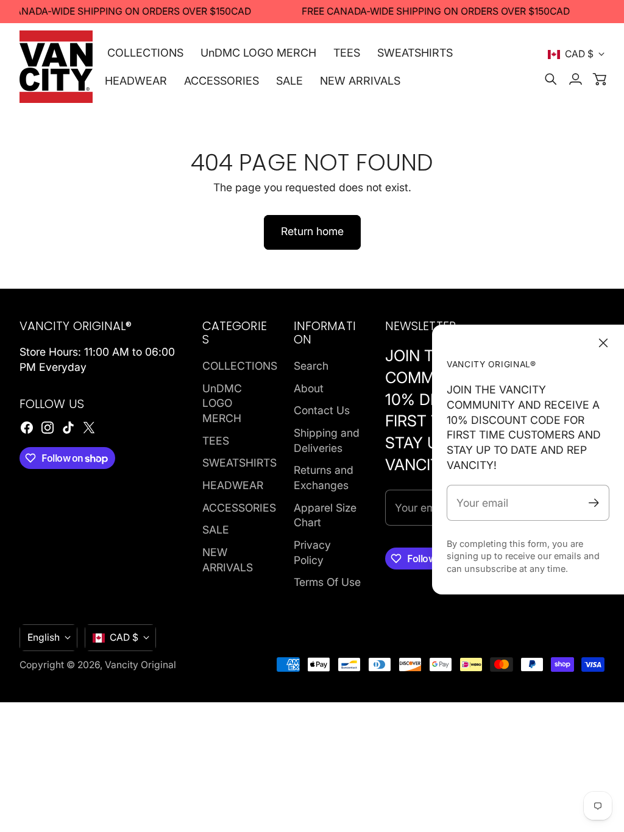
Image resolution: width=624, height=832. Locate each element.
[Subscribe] (594, 503)
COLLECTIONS (239, 365)
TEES (215, 440)
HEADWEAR (232, 485)
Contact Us (322, 410)
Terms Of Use (327, 582)
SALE (215, 529)
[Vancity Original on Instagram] (47, 427)
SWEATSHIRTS (239, 462)
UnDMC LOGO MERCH (222, 403)
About (309, 388)
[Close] (603, 343)
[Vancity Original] (56, 66)
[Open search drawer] (551, 79)
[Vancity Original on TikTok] (68, 427)
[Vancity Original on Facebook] (27, 427)
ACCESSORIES (239, 507)
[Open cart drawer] (599, 79)
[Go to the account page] (575, 79)
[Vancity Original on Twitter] (89, 427)
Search (311, 365)
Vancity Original (140, 665)
